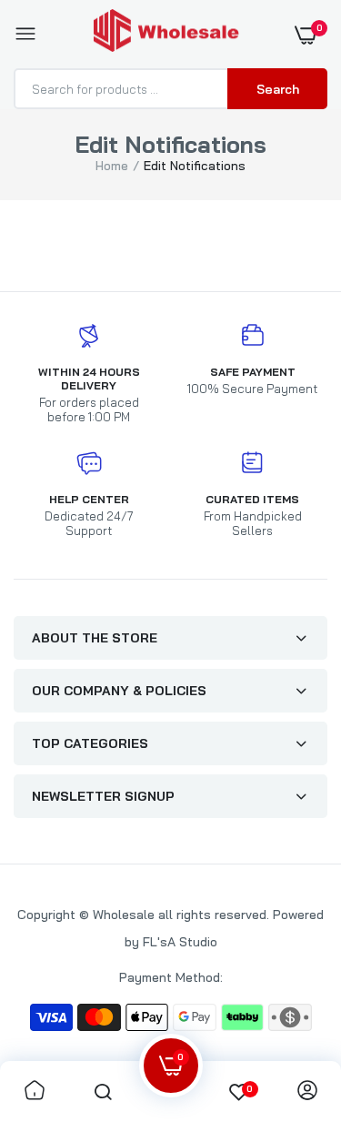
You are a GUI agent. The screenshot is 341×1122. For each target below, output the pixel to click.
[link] (34, 1091)
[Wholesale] (166, 34)
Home (111, 165)
